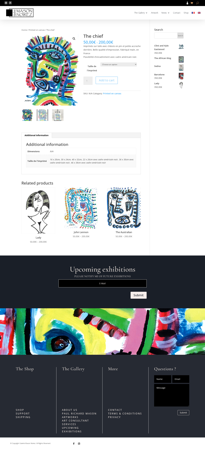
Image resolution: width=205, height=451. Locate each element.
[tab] (36, 135)
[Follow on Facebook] (10, 2)
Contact (176, 12)
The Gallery (139, 12)
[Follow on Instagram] (6, 2)
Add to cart (107, 80)
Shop (186, 12)
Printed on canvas (37, 30)
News (164, 12)
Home (24, 30)
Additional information (36, 135)
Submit (139, 295)
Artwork (154, 12)
